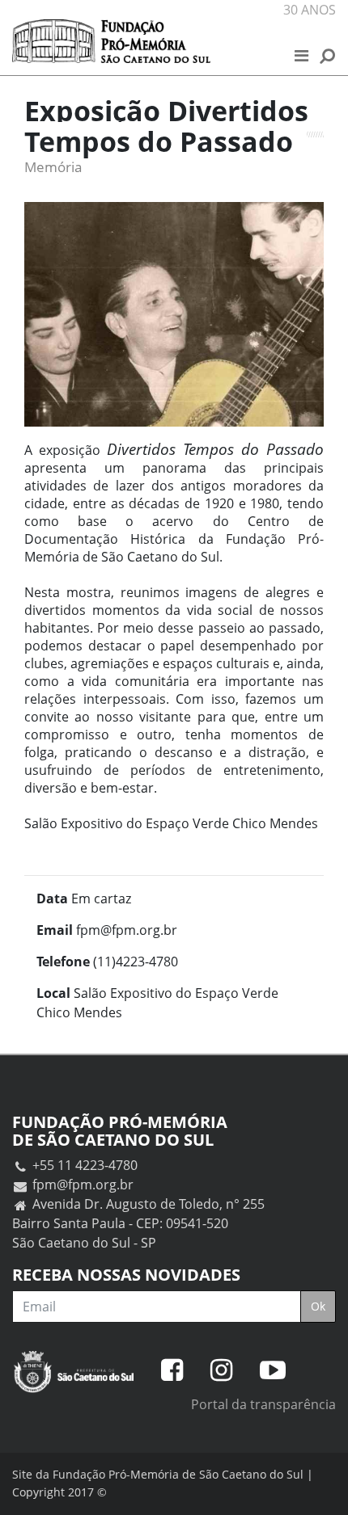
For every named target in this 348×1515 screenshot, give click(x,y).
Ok (318, 1306)
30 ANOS (309, 10)
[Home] (111, 41)
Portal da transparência (263, 1404)
